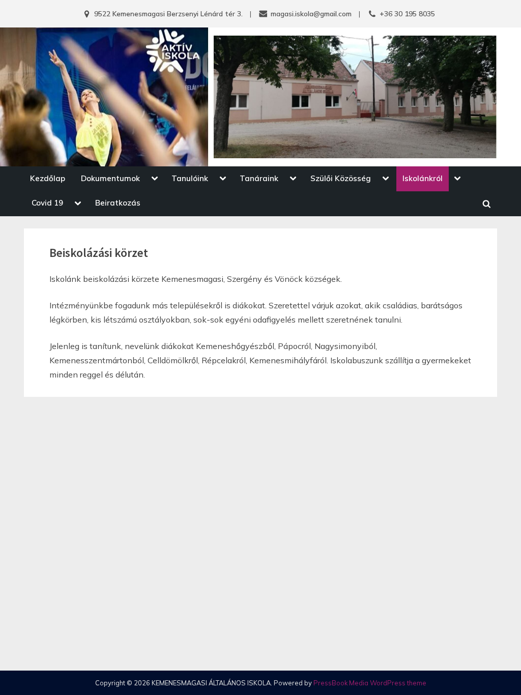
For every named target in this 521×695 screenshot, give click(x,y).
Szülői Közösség (340, 178)
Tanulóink (189, 178)
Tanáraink (259, 178)
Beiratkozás (117, 203)
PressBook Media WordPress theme (369, 683)
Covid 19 (47, 203)
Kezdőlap (47, 178)
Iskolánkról (422, 178)
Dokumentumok (110, 178)
